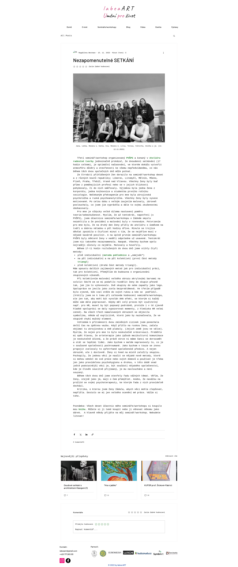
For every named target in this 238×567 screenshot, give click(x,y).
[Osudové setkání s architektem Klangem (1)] (79, 471)
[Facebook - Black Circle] (68, 560)
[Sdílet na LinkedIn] (86, 434)
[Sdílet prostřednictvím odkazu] (92, 434)
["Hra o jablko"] (119, 471)
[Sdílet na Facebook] (74, 434)
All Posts (66, 36)
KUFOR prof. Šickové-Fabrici (158, 485)
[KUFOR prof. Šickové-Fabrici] (159, 471)
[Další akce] (163, 52)
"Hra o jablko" (110, 485)
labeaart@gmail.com (68, 551)
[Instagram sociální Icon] (62, 560)
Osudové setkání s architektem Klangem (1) (76, 486)
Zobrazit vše (171, 456)
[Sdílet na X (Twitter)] (80, 434)
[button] (174, 36)
